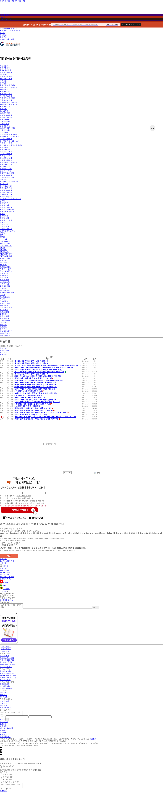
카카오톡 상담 (5, 708)
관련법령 (3, 83)
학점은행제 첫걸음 (7, 577)
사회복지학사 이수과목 (8, 102)
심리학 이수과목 (6, 220)
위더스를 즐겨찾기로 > (8, 28)
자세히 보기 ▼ (6, 15)
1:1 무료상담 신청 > (7, 600)
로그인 (2, 33)
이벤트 (5, 566)
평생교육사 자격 (6, 152)
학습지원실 (4, 277)
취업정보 (3, 355)
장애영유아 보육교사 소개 (9, 141)
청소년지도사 (5, 167)
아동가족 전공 (5, 122)
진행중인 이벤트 (6, 331)
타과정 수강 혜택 (6, 688)
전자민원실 (4, 310)
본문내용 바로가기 (7, 1)
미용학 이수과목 (6, 229)
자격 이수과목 (5, 243)
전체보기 (3, 348)
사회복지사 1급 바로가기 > (10, 31)
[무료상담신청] (19, 514)
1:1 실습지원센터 (6, 662)
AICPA (2, 248)
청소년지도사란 (6, 169)
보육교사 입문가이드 (8, 128)
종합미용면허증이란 (7, 231)
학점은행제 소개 (6, 79)
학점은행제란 (5, 68)
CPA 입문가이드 (6, 246)
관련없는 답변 (8, 777)
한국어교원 (4, 184)
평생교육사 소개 (6, 158)
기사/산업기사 (5, 258)
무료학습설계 (5, 335)
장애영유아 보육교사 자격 (9, 137)
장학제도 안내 (5, 684)
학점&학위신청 (5, 70)
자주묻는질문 (5, 572)
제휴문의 (3, 730)
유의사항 (3, 179)
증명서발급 (4, 305)
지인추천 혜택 (5, 686)
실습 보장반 (4, 316)
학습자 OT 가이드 (6, 671)
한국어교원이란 (6, 186)
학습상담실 (4, 275)
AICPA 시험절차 (6, 256)
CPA (1, 235)
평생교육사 (4, 147)
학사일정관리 (5, 297)
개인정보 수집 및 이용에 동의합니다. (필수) (19, 498)
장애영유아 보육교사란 (8, 134)
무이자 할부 (4, 570)
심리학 (2, 214)
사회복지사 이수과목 (8, 98)
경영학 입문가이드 (7, 209)
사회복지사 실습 (6, 107)
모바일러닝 (4, 273)
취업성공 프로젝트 (7, 660)
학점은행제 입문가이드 (8, 85)
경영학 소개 (4, 205)
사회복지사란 (5, 92)
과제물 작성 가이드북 (8, 675)
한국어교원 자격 (6, 188)
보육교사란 (4, 111)
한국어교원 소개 (6, 194)
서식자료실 (4, 301)
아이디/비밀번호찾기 (8, 39)
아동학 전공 (4, 124)
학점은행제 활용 (6, 77)
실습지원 (3, 314)
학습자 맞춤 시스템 (7, 673)
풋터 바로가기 (19, 1)
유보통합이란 (5, 126)
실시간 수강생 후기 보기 (131, 24)
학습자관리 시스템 (7, 658)
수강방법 (3, 74)
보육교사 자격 (5, 113)
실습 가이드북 (5, 680)
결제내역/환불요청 (7, 292)
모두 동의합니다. (17, 496)
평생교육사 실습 (6, 164)
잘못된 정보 (7, 774)
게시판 (2, 299)
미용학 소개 (4, 227)
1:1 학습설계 (4, 697)
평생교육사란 (5, 149)
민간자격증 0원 (5, 579)
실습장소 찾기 (5, 320)
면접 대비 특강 (5, 171)
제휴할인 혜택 (5, 267)
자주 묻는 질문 (5, 269)
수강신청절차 (5, 333)
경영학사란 (4, 203)
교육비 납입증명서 (7, 561)
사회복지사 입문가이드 (8, 104)
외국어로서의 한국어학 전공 (10, 199)
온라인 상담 (4, 701)
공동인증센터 (5, 282)
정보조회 (92, 739)
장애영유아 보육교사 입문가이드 (12, 145)
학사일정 (3, 265)
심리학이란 (4, 216)
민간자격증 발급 (6, 307)
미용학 (2, 222)
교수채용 (3, 724)
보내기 (95, 607)
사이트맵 (3, 735)
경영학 (2, 201)
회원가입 (3, 35)
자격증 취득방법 (6, 160)
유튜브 (5, 582)
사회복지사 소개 (6, 100)
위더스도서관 (5, 303)
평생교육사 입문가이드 (8, 162)
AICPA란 (3, 250)
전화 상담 (3, 703)
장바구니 (3, 37)
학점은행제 (4, 66)
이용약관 (3, 726)
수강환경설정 (5, 290)
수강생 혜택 (4, 312)
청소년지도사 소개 (7, 177)
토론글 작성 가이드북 (8, 678)
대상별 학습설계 (6, 72)
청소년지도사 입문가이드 (9, 182)
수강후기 (3, 327)
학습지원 (3, 260)
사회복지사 (4, 89)
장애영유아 (4, 132)
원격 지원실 (4, 280)
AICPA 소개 (4, 252)
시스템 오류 (7, 779)
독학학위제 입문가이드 (8, 87)
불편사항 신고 (5, 737)
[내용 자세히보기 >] (23, 496)
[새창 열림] (10, 47)
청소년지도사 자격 (7, 173)
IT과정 (2, 233)
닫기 (3, 748)
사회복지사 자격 (6, 94)
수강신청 (3, 322)
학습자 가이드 (5, 575)
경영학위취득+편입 (7, 212)
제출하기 (3, 791)
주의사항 (3, 81)
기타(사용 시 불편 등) (11, 782)
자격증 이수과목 (6, 117)
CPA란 (2, 237)
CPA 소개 (3, 239)
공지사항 (3, 262)
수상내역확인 (6, 647)
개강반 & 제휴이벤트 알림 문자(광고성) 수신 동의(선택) (24, 503)
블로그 (4, 585)
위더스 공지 (4, 350)
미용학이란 (4, 224)
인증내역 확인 (6, 651)
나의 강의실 (4, 284)
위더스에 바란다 (6, 271)
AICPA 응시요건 (6, 254)
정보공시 (3, 732)
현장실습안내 (5, 318)
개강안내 (3, 352)
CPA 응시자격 (5, 241)
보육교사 (3, 109)
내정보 (2, 295)
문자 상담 (3, 705)
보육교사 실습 (5, 130)
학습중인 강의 (5, 286)
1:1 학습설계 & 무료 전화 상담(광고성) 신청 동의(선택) (23, 501)
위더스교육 (4, 722)
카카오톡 (6, 589)
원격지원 (3, 559)
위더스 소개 (4, 656)
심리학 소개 (4, 218)
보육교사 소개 (5, 119)
